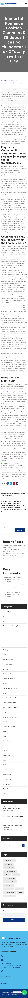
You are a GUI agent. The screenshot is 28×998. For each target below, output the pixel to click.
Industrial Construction (10, 688)
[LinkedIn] (17, 483)
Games (5, 683)
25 (4, 631)
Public (5, 746)
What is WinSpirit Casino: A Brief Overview (14, 553)
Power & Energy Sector (10, 881)
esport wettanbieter (9, 867)
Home (4, 981)
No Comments (19, 83)
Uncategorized (7, 779)
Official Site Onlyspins (10, 878)
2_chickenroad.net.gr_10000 (11, 626)
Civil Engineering (8, 864)
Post (4, 731)
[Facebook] (7, 483)
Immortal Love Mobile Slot (9, 100)
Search (5, 527)
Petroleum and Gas (9, 726)
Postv (4, 736)
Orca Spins (6, 722)
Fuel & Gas (7, 874)
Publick (5, 750)
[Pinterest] (14, 483)
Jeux (4, 693)
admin (5, 80)
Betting (5, 650)
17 (3, 621)
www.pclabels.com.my (10, 971)
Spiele (5, 770)
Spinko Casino (7, 774)
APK (4, 645)
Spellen (5, 765)
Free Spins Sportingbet (10, 871)
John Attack (7, 592)
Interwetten (16, 874)
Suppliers (20, 892)
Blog (4, 654)
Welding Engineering (9, 896)
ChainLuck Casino (8, 674)
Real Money (6, 755)
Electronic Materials (9, 678)
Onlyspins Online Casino (10, 717)
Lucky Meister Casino (9, 702)
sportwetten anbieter (9, 892)
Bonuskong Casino (8, 659)
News (4, 712)
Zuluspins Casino (8, 789)
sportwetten (19, 888)
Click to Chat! (17, 992)
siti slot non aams (9, 888)
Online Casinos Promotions (10, 555)
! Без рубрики (7, 611)
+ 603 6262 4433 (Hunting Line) (12, 956)
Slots (4, 760)
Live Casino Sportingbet (10, 698)
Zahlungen (6, 784)
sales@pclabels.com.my (10, 960)
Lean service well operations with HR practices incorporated (12, 579)
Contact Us (5, 983)
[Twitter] (11, 483)
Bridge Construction (7, 83)
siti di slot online (8, 885)
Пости (5, 794)
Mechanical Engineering (10, 707)
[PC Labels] (9, 3)
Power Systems (7, 741)
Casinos (5, 669)
